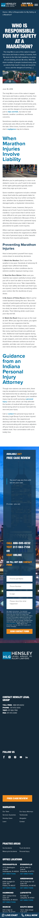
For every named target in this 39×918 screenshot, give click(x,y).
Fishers (7, 878)
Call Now (31, 915)
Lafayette (25, 892)
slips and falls (13, 111)
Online (14, 555)
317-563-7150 (18, 547)
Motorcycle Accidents (10, 851)
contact (11, 414)
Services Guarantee (9, 815)
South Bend (26, 906)
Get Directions (9, 874)
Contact (22, 821)
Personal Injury (24, 851)
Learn (4, 821)
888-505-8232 (18, 543)
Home (5, 12)
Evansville (26, 864)
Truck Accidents (25, 848)
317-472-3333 (15, 707)
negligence (11, 129)
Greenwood (26, 878)
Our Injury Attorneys (26, 811)
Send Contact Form (19, 632)
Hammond (8, 892)
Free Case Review (17, 798)
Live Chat (11, 915)
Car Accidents (7, 848)
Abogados (23, 818)
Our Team (6, 811)
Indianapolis (10, 864)
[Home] (8, 5)
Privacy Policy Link (11, 623)
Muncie (7, 906)
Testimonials (24, 815)
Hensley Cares (7, 818)
